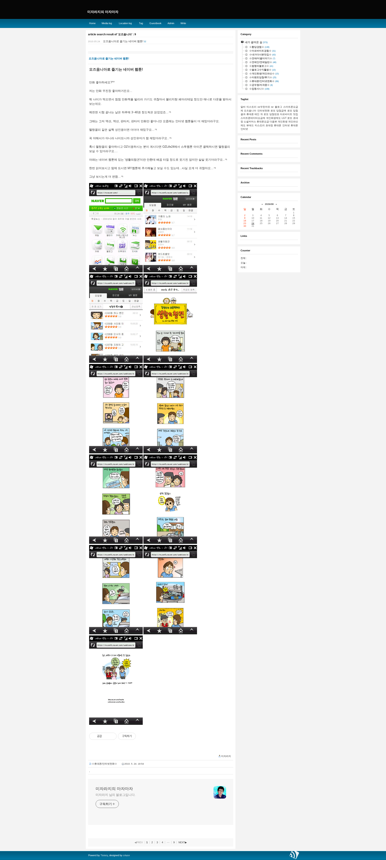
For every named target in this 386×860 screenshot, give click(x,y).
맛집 (295, 114)
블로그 (278, 106)
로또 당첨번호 (271, 114)
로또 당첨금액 (278, 110)
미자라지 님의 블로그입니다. (116, 795)
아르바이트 (286, 114)
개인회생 (282, 121)
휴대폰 (250, 114)
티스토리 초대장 (264, 125)
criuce (126, 855)
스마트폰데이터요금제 (253, 118)
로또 (289, 118)
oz (272, 106)
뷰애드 (250, 125)
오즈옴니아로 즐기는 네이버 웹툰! (123, 41)
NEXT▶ (182, 842)
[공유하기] (106, 736)
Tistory (104, 855)
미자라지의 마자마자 (114, 788)
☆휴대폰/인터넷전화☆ (104, 763)
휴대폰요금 (263, 121)
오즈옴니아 (250, 110)
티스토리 (251, 106)
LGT (284, 118)
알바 (243, 106)
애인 (256, 114)
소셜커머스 (250, 121)
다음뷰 (273, 121)
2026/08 (269, 204)
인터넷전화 (263, 110)
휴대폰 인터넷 (282, 125)
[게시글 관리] (111, 736)
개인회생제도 (273, 118)
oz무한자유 (264, 106)
